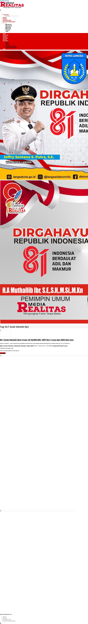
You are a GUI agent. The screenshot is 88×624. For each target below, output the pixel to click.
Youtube (9, 28)
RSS (7, 31)
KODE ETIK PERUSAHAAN (9, 621)
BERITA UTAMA (4, 345)
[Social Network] (3, 23)
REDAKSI (5, 618)
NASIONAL (11, 345)
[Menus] (0, 9)
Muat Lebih (3, 353)
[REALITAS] (12, 8)
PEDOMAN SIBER (7, 619)
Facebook (9, 24)
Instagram (9, 25)
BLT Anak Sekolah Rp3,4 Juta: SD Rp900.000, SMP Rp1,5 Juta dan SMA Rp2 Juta (36, 339)
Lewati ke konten (4, 0)
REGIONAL (23, 345)
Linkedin (9, 27)
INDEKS (5, 616)
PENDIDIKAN (17, 345)
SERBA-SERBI (30, 345)
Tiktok (8, 30)
